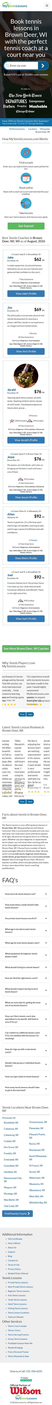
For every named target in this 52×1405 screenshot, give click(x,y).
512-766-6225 (34, 1371)
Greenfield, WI (11, 1165)
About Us (12, 1247)
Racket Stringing (15, 1347)
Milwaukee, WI (8, 1118)
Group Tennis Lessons (17, 1339)
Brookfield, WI (11, 1122)
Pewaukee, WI (36, 1128)
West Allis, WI (36, 1196)
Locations (32, 129)
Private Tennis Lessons (18, 1282)
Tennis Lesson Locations (18, 1313)
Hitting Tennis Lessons (18, 1308)
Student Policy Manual (18, 1273)
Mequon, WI (10, 1187)
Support (11, 1252)
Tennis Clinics (14, 1330)
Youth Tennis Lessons (17, 1300)
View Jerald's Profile (26, 440)
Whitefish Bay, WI (38, 1202)
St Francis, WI (36, 1165)
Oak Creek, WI (11, 1206)
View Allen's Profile (26, 558)
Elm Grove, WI (11, 1147)
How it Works (14, 1243)
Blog (10, 1256)
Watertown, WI (36, 1178)
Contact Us (13, 1260)
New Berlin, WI (11, 1200)
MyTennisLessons (17, 129)
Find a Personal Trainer (18, 1352)
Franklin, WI (10, 1153)
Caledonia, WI (11, 1128)
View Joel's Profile (26, 618)
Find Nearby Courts (16, 1213)
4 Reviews (33, 333)
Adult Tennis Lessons (17, 1304)
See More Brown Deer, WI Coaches (26, 648)
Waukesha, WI (36, 1184)
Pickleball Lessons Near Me (20, 1343)
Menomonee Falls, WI (13, 1180)
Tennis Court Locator (17, 1326)
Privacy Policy (14, 1269)
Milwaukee (45, 129)
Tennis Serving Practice (18, 1335)
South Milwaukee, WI (38, 1158)
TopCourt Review (16, 1317)
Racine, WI (34, 1143)
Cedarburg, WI (11, 1135)
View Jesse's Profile (26, 497)
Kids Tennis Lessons (17, 1295)
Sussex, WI (34, 1171)
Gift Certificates (15, 1239)
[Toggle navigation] (47, 5)
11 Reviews (33, 540)
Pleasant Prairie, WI (37, 1136)
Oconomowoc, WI (38, 1122)
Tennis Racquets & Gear (18, 1356)
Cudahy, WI (9, 1141)
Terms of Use (13, 1265)
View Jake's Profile (26, 293)
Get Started (26, 226)
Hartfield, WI (10, 1172)
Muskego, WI (10, 1193)
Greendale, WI (11, 1159)
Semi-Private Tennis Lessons (20, 1287)
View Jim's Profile (26, 351)
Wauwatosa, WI (37, 1190)
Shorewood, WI (36, 1150)
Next (30, 714)
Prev (22, 714)
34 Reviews (33, 416)
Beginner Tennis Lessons (19, 1291)
